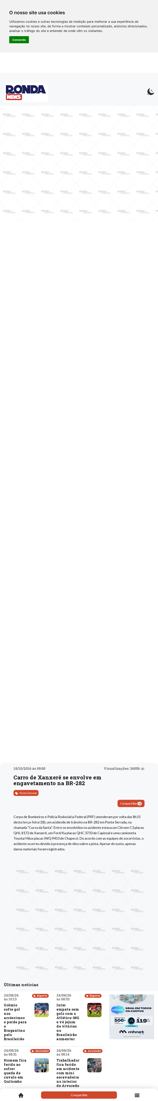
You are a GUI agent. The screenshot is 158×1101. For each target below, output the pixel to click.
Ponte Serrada (28, 793)
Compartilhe (130, 803)
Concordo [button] (19, 39)
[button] (23, 920)
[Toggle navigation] (137, 1095)
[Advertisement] (131, 1062)
